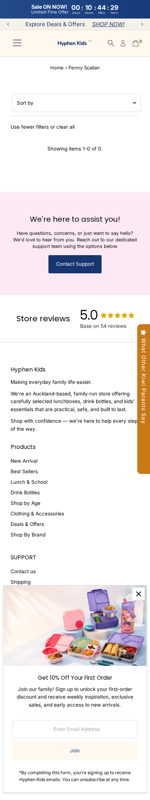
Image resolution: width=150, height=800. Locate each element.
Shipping (21, 582)
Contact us (23, 571)
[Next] (142, 24)
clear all (65, 127)
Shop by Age (25, 503)
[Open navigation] (17, 43)
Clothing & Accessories (37, 513)
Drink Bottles (25, 492)
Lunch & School (29, 482)
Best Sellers (24, 471)
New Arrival (24, 461)
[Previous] (8, 24)
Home (57, 68)
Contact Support (75, 264)
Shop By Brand (28, 535)
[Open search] (111, 43)
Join (75, 750)
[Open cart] (135, 43)
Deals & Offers (27, 524)
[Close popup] (138, 593)
